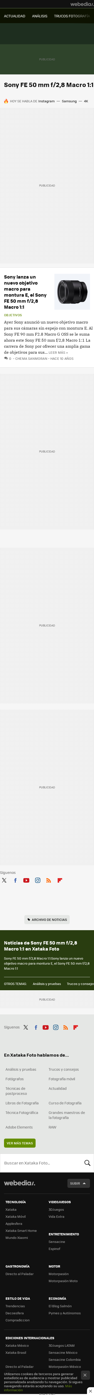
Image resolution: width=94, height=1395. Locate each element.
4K (86, 101)
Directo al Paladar (20, 1273)
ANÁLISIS (39, 15)
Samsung (69, 101)
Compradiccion (18, 1320)
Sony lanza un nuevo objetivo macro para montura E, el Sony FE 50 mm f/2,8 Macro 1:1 (25, 291)
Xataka (11, 1209)
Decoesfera (15, 1313)
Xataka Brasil (16, 1352)
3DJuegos (56, 1209)
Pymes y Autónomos (65, 1313)
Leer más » (58, 352)
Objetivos (13, 315)
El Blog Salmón (60, 1305)
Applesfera (14, 1223)
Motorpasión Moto (63, 1280)
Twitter (4, 879)
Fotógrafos (15, 1078)
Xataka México (17, 1345)
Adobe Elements (19, 1127)
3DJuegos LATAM (62, 1345)
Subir (75, 1183)
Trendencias (15, 1305)
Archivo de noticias (49, 919)
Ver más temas (20, 1143)
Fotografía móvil (62, 1078)
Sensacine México (63, 1352)
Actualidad (58, 1088)
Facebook (15, 879)
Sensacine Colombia (65, 1359)
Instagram (46, 101)
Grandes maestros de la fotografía (67, 1115)
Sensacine (57, 1241)
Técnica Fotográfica (22, 1112)
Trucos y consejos (64, 1069)
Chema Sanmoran (31, 358)
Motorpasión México (65, 1366)
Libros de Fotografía (22, 1102)
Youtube (26, 879)
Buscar (87, 1162)
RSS (49, 879)
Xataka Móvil (16, 1216)
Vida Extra (56, 1216)
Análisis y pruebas (47, 983)
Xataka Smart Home (21, 1230)
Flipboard (60, 879)
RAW (52, 1127)
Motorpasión (59, 1273)
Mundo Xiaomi (17, 1237)
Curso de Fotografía (65, 1102)
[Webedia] (82, 4)
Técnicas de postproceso (16, 1091)
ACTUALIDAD (14, 15)
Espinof (54, 1248)
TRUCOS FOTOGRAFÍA (72, 15)
